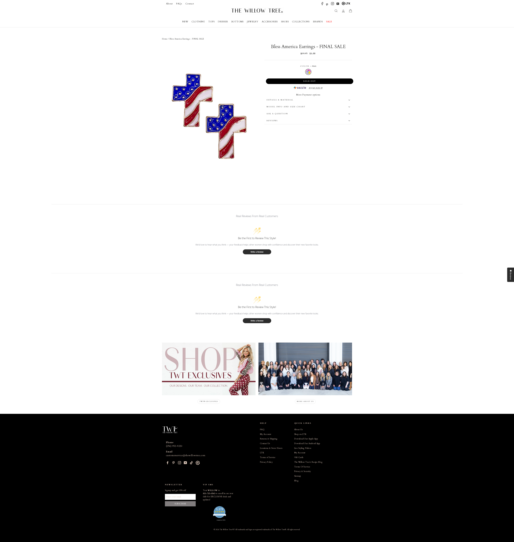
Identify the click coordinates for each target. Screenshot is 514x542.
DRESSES (223, 21)
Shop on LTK (300, 434)
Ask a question (277, 113)
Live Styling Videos (302, 448)
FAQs (179, 3)
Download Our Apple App (306, 439)
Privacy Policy (266, 462)
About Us (298, 429)
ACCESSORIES (270, 21)
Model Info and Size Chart (286, 107)
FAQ (262, 429)
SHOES (285, 21)
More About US (305, 401)
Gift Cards (298, 457)
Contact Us (265, 443)
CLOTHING (198, 21)
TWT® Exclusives (209, 401)
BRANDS (318, 21)
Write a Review (257, 252)
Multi (308, 72)
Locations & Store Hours (271, 448)
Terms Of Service (302, 467)
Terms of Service (267, 457)
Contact (189, 3)
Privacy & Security (302, 471)
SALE (329, 21)
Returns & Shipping (268, 439)
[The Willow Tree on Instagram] (332, 4)
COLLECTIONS (300, 21)
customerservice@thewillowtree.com (185, 455)
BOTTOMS (237, 21)
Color (308, 66)
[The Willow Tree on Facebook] (322, 4)
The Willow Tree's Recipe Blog (308, 462)
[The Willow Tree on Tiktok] (191, 462)
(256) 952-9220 (174, 446)
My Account (265, 434)
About (169, 3)
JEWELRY (252, 21)
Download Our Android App (307, 443)
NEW (185, 21)
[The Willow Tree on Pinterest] (327, 4)
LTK (262, 452)
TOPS (211, 21)
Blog (296, 480)
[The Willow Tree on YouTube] (338, 4)
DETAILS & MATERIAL (280, 100)
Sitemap (297, 476)
